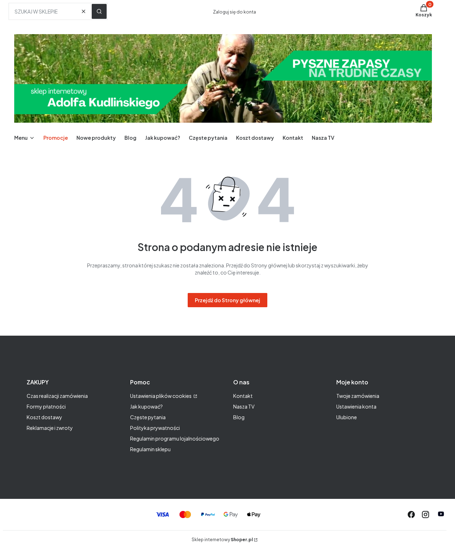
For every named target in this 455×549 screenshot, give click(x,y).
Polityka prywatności (155, 428)
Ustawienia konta (356, 406)
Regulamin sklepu (150, 449)
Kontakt (243, 396)
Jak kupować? (146, 406)
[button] (99, 11)
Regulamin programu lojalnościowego (174, 438)
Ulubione (346, 417)
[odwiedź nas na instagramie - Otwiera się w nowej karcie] (425, 514)
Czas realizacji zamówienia (57, 396)
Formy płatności (46, 406)
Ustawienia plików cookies (161, 396)
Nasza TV (244, 406)
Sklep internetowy (222, 539)
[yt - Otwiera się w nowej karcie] (440, 514)
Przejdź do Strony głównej (227, 300)
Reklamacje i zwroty (50, 428)
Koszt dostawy (44, 417)
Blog (239, 417)
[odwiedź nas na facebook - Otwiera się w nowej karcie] (411, 514)
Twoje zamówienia (357, 396)
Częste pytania (148, 417)
